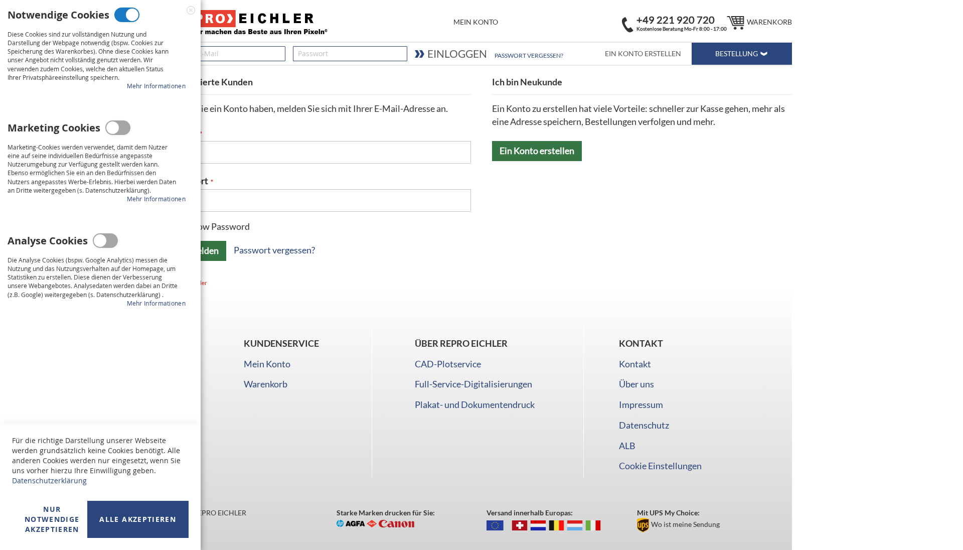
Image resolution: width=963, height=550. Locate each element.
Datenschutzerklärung (49, 480)
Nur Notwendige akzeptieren (52, 519)
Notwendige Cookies (126, 15)
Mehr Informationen (156, 86)
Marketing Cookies (117, 127)
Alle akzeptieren (137, 519)
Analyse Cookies (105, 240)
